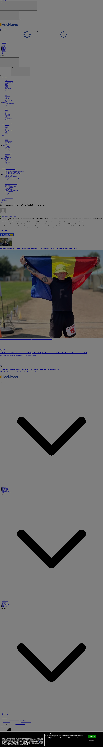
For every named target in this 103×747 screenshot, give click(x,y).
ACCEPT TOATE (92, 736)
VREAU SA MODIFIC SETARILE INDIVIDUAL (91, 740)
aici (39, 741)
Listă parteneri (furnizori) (49, 738)
